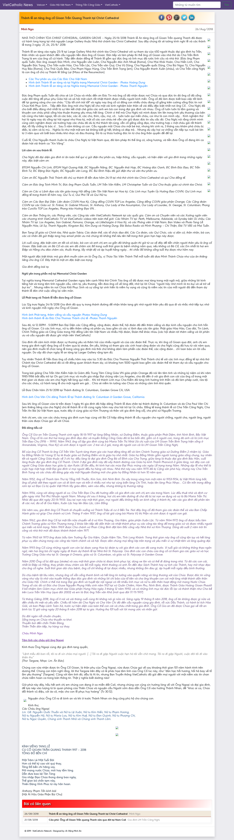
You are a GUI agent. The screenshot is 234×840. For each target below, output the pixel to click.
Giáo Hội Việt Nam (60, 4)
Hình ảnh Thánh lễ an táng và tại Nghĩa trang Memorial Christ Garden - (87, 82)
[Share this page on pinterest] (169, 17)
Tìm (226, 5)
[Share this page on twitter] (184, 17)
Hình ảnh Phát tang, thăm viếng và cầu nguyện (64, 314)
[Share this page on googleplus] (176, 17)
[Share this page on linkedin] (191, 17)
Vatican (41, 4)
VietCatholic (111, 4)
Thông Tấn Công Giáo (88, 4)
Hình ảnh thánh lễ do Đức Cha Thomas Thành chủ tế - (69, 318)
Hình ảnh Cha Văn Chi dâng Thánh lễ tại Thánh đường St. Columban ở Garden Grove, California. (83, 397)
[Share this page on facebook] (161, 17)
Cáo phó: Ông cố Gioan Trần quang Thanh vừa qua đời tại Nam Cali (87, 819)
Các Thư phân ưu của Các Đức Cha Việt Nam (58, 79)
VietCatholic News (18, 5)
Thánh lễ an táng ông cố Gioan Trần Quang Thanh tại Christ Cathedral (88, 813)
